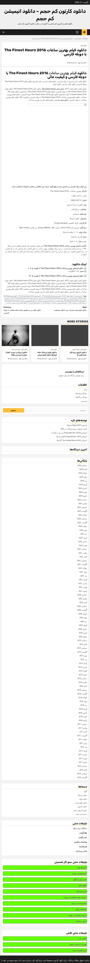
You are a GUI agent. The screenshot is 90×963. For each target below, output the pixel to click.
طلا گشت (83, 833)
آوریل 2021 (83, 580)
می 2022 (83, 534)
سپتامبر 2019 (82, 648)
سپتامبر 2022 (82, 519)
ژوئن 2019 (83, 656)
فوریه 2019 (83, 671)
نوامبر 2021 (83, 553)
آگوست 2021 (82, 564)
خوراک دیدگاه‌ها (81, 397)
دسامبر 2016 (82, 766)
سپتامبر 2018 (82, 690)
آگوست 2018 (82, 694)
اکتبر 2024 (83, 469)
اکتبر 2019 (83, 644)
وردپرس (84, 401)
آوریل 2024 (83, 484)
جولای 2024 (82, 473)
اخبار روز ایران (81, 851)
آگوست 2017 (82, 736)
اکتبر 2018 (83, 686)
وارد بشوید (63, 375)
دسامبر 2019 (82, 640)
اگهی (85, 791)
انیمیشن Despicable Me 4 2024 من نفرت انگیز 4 (69, 433)
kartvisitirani (73, 63)
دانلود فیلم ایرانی (81, 803)
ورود (85, 389)
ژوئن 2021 (83, 572)
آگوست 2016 (82, 777)
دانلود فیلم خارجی (61, 100)
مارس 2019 (82, 667)
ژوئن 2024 (83, 477)
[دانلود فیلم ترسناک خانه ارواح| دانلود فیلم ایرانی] (45, 335)
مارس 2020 (82, 629)
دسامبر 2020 (82, 595)
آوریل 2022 (83, 538)
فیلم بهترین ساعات (63, 73)
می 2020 (83, 621)
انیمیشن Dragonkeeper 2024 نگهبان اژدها (71, 436)
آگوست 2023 (82, 511)
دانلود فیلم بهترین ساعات (46, 301)
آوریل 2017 (83, 751)
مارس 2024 (82, 488)
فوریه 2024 (83, 492)
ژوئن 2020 (83, 618)
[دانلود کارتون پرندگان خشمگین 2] (74, 335)
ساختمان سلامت (80, 842)
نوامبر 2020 (83, 599)
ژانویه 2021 (83, 591)
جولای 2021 (82, 568)
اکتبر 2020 (83, 602)
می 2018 (83, 705)
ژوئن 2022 (83, 530)
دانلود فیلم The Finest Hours (53, 89)
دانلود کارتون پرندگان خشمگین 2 (77, 353)
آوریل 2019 (83, 663)
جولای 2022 (82, 526)
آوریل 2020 (83, 625)
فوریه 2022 (83, 545)
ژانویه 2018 (83, 720)
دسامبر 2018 (82, 678)
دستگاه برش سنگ (80, 828)
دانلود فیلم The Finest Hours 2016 (30, 296)
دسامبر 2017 (82, 724)
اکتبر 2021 (83, 557)
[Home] (84, 32)
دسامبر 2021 (82, 549)
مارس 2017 (82, 755)
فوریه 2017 (83, 758)
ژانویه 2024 (83, 496)
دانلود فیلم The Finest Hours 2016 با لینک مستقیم (21, 298)
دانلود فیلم (83, 45)
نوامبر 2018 (83, 682)
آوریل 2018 (83, 709)
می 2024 (83, 481)
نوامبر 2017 (83, 728)
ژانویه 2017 (83, 762)
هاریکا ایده (83, 846)
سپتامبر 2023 (82, 507)
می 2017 (83, 747)
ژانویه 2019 (83, 675)
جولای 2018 (82, 698)
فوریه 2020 (83, 633)
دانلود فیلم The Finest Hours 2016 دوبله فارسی (70, 301)
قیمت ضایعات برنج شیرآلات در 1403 (73, 429)
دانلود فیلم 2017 (68, 296)
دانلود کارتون (76, 349)
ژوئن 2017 (83, 743)
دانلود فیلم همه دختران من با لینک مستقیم (70, 308)
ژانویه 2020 (83, 637)
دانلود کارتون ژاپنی (80, 810)
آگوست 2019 (82, 652)
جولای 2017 (82, 739)
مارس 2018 (82, 713)
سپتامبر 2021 (82, 561)
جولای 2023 (82, 515)
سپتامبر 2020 (82, 606)
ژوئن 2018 (83, 701)
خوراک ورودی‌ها (81, 393)
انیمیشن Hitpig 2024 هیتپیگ (77, 425)
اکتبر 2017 (83, 732)
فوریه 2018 (83, 717)
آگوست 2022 (82, 523)
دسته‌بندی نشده (15, 349)
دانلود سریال (82, 795)
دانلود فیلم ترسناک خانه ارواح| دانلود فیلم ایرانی (47, 353)
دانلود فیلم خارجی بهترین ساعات (16, 303)
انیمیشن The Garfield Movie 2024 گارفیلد (71, 440)
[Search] (3, 32)
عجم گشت (83, 837)
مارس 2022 (82, 542)
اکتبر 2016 (83, 770)
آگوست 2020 (82, 610)
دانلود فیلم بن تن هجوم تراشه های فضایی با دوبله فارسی (22, 310)
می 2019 (83, 660)
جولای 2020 (82, 614)
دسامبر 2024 (82, 465)
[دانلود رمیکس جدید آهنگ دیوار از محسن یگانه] (15, 335)
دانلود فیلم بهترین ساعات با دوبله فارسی (55, 303)
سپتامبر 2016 (82, 774)
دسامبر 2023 (82, 500)
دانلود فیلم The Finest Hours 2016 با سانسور (53, 298)
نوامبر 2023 (83, 503)
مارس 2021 (82, 583)
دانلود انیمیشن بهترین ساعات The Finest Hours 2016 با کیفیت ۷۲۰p (56, 276)
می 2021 (83, 576)
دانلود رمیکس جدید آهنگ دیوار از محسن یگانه (16, 353)
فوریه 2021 (83, 587)
